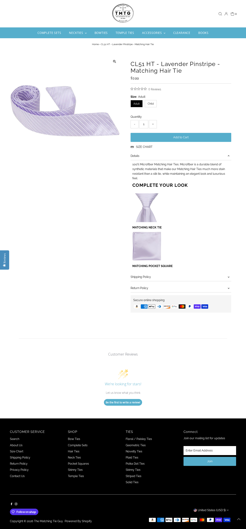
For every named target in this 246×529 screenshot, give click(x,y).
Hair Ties (73, 451)
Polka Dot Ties (135, 463)
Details (135, 156)
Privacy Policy (19, 469)
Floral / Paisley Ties (139, 439)
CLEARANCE (181, 33)
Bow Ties (74, 439)
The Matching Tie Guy (48, 521)
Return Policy (139, 288)
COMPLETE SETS (49, 33)
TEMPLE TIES (125, 33)
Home (95, 44)
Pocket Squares (78, 463)
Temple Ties (76, 476)
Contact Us (17, 476)
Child (151, 103)
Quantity (136, 116)
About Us (16, 445)
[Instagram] (16, 504)
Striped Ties (133, 476)
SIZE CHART (144, 147)
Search (14, 439)
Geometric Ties (136, 445)
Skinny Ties (75, 469)
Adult (136, 103)
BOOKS (203, 33)
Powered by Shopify (78, 521)
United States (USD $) (212, 510)
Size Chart (16, 451)
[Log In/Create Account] (226, 14)
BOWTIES (101, 33)
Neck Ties (74, 457)
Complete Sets (78, 445)
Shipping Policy (141, 277)
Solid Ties (132, 482)
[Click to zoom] (114, 62)
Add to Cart (181, 137)
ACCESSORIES (152, 33)
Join (210, 461)
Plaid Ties (132, 457)
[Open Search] (220, 14)
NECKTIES (76, 33)
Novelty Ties (134, 451)
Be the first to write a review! (123, 402)
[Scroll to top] (238, 519)
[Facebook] (11, 504)
